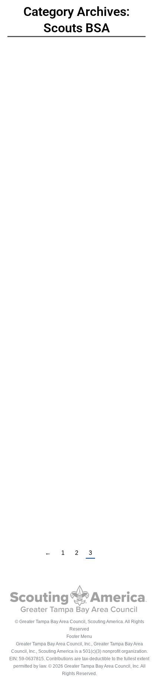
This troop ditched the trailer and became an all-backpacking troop (75, 346)
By (77, 190)
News (22, 190)
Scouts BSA (42, 190)
